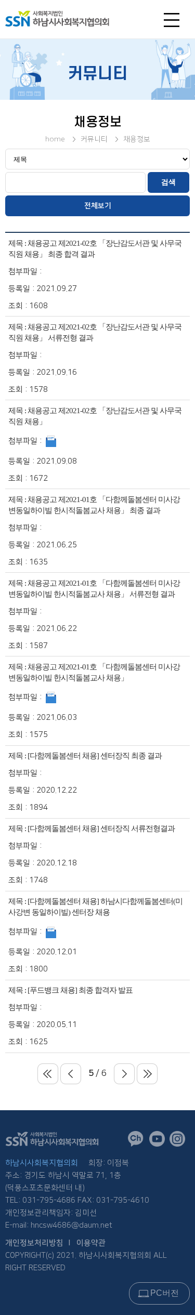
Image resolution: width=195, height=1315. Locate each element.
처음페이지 (47, 1073)
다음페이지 (124, 1073)
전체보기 (97, 206)
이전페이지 (70, 1073)
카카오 (138, 1142)
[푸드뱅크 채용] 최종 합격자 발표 (80, 990)
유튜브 (159, 1141)
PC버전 (164, 1292)
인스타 (180, 1141)
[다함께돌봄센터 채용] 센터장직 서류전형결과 (101, 828)
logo (74, 18)
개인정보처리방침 (34, 1243)
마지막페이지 (147, 1073)
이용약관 (91, 1243)
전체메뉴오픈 (174, 22)
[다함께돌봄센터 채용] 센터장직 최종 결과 (95, 756)
